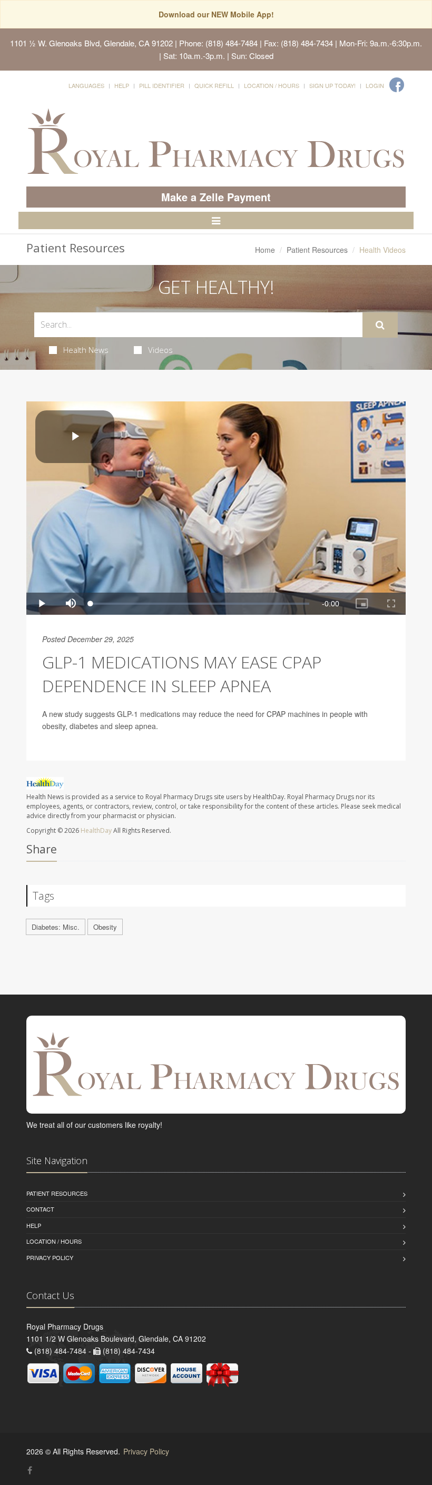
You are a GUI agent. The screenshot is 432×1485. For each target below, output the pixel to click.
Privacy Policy (49, 1257)
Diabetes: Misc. (56, 927)
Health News (86, 350)
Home (265, 249)
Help (121, 85)
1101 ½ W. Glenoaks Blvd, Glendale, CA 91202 (91, 42)
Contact (40, 1209)
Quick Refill (214, 85)
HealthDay (96, 830)
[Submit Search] (380, 325)
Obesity (105, 927)
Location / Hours (271, 85)
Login (375, 85)
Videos (160, 350)
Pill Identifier (161, 85)
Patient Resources (317, 249)
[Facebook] (396, 84)
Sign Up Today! (332, 85)
